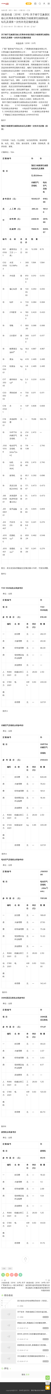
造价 (20, 43)
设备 (15, 509)
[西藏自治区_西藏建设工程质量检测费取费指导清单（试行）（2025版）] (8, 1325)
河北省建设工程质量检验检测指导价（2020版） (32, 1356)
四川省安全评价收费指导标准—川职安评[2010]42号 (33, 1301)
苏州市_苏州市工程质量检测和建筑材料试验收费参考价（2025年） (32, 1334)
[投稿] (35, 3)
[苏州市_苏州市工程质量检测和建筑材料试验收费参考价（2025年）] (8, 1336)
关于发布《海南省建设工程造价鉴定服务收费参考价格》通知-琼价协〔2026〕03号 (33, 1312)
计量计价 (19, 27)
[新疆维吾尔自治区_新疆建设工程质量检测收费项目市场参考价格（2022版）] (8, 1347)
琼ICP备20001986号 (38, 1390)
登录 (27, 1374)
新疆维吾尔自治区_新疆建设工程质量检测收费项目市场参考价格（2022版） (32, 1345)
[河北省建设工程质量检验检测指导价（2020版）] (8, 1358)
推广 (34, 27)
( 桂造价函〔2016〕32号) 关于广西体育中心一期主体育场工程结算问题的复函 (13, 1285)
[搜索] (40, 3)
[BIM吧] (5, 3)
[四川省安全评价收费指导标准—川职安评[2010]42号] (8, 1303)
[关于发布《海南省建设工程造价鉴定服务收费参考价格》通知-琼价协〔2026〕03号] (8, 1314)
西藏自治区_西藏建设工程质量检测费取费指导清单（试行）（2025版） (32, 1323)
